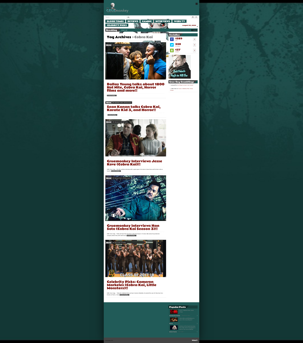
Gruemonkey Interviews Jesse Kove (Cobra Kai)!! (134, 163)
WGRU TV (179, 21)
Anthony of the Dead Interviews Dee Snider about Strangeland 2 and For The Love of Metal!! (187, 327)
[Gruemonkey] (117, 7)
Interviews (163, 21)
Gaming (147, 21)
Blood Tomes (115, 21)
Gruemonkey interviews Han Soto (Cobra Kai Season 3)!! (133, 227)
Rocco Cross (128, 45)
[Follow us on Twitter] (197, 4)
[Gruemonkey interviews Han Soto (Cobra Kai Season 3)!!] (135, 198)
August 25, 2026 (189, 25)
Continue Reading (111, 95)
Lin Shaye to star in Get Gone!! (185, 85)
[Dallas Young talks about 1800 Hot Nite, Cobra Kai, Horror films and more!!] (135, 60)
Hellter (126, 122)
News (108, 45)
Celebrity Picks (117, 25)
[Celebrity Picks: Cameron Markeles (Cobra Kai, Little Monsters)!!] (135, 258)
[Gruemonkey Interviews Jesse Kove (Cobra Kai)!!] (135, 137)
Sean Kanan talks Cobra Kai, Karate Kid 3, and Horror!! (133, 108)
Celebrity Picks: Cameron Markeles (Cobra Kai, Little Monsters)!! (131, 285)
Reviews (133, 21)
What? (195, 340)
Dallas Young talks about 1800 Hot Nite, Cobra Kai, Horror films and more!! (135, 87)
